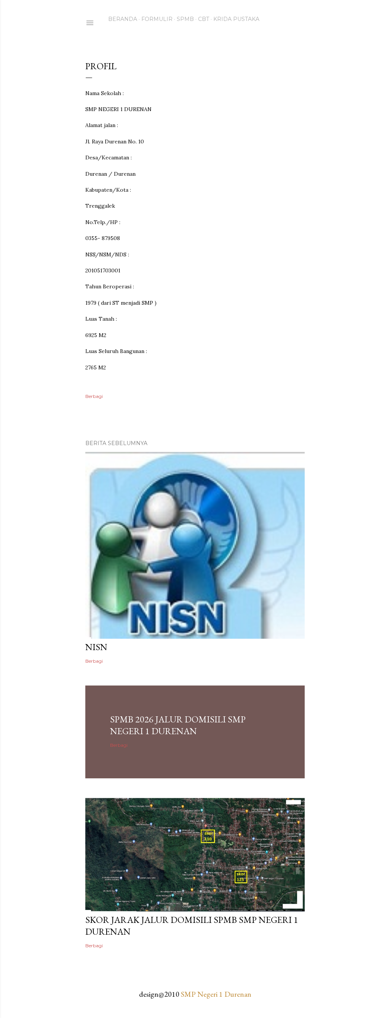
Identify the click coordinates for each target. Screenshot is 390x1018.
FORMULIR (157, 19)
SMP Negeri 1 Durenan (216, 994)
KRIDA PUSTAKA (236, 19)
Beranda (122, 19)
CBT (203, 19)
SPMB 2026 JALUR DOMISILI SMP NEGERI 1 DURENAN (178, 725)
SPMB (185, 19)
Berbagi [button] (94, 396)
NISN (96, 647)
